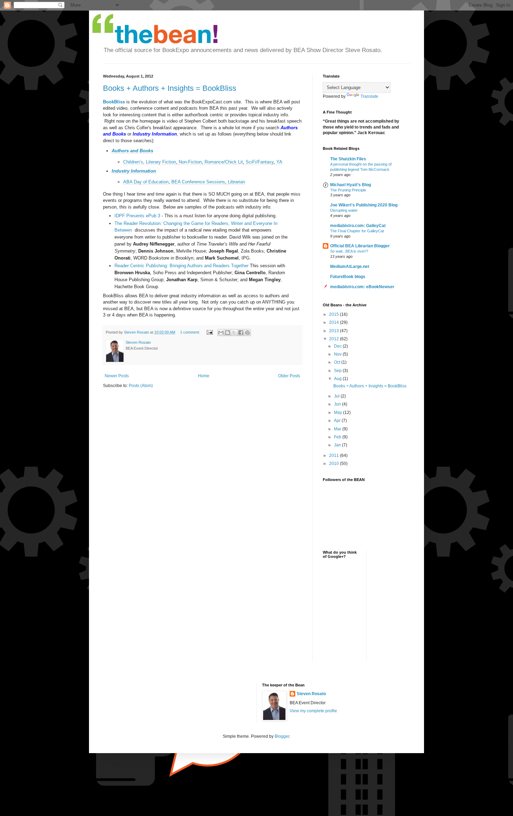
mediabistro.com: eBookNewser (362, 286)
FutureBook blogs (347, 276)
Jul (337, 396)
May (338, 412)
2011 (334, 455)
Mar (338, 429)
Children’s (133, 162)
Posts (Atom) (141, 385)
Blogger (282, 736)
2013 (334, 330)
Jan (338, 445)
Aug (338, 378)
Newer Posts (117, 375)
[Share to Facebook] (240, 332)
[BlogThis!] (227, 332)
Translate (369, 96)
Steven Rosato (311, 693)
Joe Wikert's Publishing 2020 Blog (363, 205)
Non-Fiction (190, 162)
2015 (334, 314)
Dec (338, 346)
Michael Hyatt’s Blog (350, 184)
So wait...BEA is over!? (349, 251)
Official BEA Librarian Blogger (360, 245)
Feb (338, 437)
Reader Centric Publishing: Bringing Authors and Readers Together (181, 265)
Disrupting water (344, 210)
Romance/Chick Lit (224, 162)
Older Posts (289, 375)
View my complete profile (313, 710)
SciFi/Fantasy (260, 162)
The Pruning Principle (348, 190)
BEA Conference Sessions (198, 181)
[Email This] (220, 332)
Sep (338, 370)
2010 (334, 463)
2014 (334, 322)
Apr (338, 420)
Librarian (236, 181)
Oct (337, 362)
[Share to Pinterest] (247, 332)
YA (279, 162)
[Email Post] (209, 332)
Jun (338, 404)
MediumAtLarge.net (349, 266)
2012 (334, 338)
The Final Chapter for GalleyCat (357, 231)
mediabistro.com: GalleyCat (358, 225)
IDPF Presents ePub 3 (137, 215)
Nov (338, 354)
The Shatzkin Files (348, 158)
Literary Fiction (161, 162)
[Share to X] (234, 332)
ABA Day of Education (146, 181)
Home (203, 375)
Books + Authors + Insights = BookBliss (169, 88)
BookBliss (114, 101)
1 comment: (190, 332)
